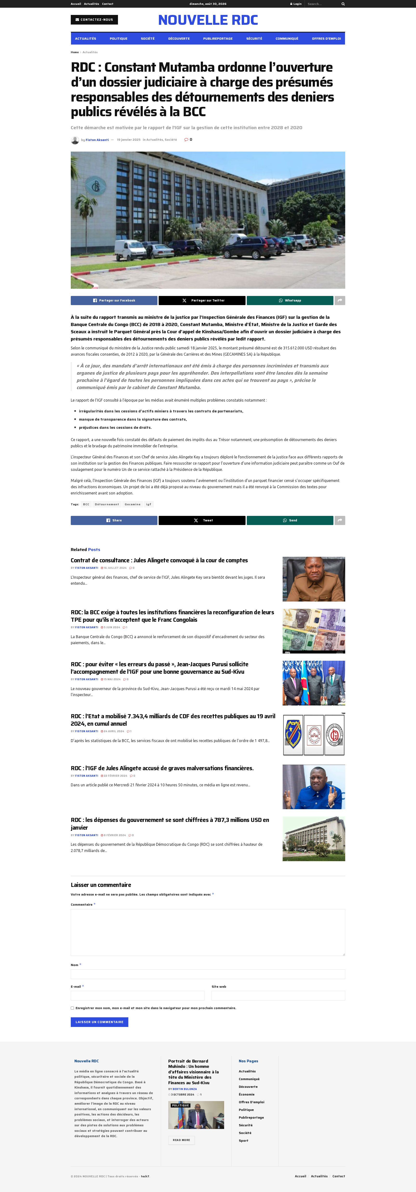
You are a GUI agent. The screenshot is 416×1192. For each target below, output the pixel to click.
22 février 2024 (115, 776)
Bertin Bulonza (185, 1089)
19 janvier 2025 (129, 139)
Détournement (107, 504)
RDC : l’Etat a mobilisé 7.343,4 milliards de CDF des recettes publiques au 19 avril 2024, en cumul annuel (173, 720)
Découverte (179, 38)
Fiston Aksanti (97, 139)
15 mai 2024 (112, 679)
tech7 (145, 1176)
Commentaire (83, 904)
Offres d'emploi (251, 1102)
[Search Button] (342, 4)
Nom (76, 965)
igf (148, 504)
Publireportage (218, 38)
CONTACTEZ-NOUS (96, 19)
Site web (219, 986)
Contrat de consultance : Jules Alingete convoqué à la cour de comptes (160, 560)
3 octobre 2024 (182, 1095)
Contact (107, 3)
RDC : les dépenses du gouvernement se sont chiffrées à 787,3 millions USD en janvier (170, 823)
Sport (243, 1140)
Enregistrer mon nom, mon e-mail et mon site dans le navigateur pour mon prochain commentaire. (156, 1008)
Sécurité (254, 38)
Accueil (76, 3)
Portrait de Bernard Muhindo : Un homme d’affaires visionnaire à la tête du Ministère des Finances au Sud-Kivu (193, 1072)
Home (75, 52)
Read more (181, 1140)
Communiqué (287, 38)
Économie (246, 1094)
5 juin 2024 (111, 627)
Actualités (91, 3)
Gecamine (133, 504)
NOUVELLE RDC (208, 20)
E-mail (77, 986)
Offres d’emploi (326, 38)
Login (297, 3)
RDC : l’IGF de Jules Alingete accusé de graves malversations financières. (162, 768)
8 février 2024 (114, 835)
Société (148, 38)
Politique (118, 38)
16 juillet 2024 (115, 568)
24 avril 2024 (113, 731)
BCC (86, 504)
